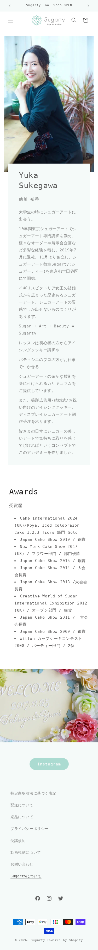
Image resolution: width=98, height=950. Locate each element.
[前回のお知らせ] (9, 6)
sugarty (38, 940)
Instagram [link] (49, 764)
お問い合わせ (21, 864)
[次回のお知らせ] (88, 6)
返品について (21, 817)
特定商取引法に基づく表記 (33, 793)
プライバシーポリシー (29, 829)
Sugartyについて (26, 876)
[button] (10, 20)
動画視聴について (25, 852)
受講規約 (18, 841)
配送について (21, 805)
